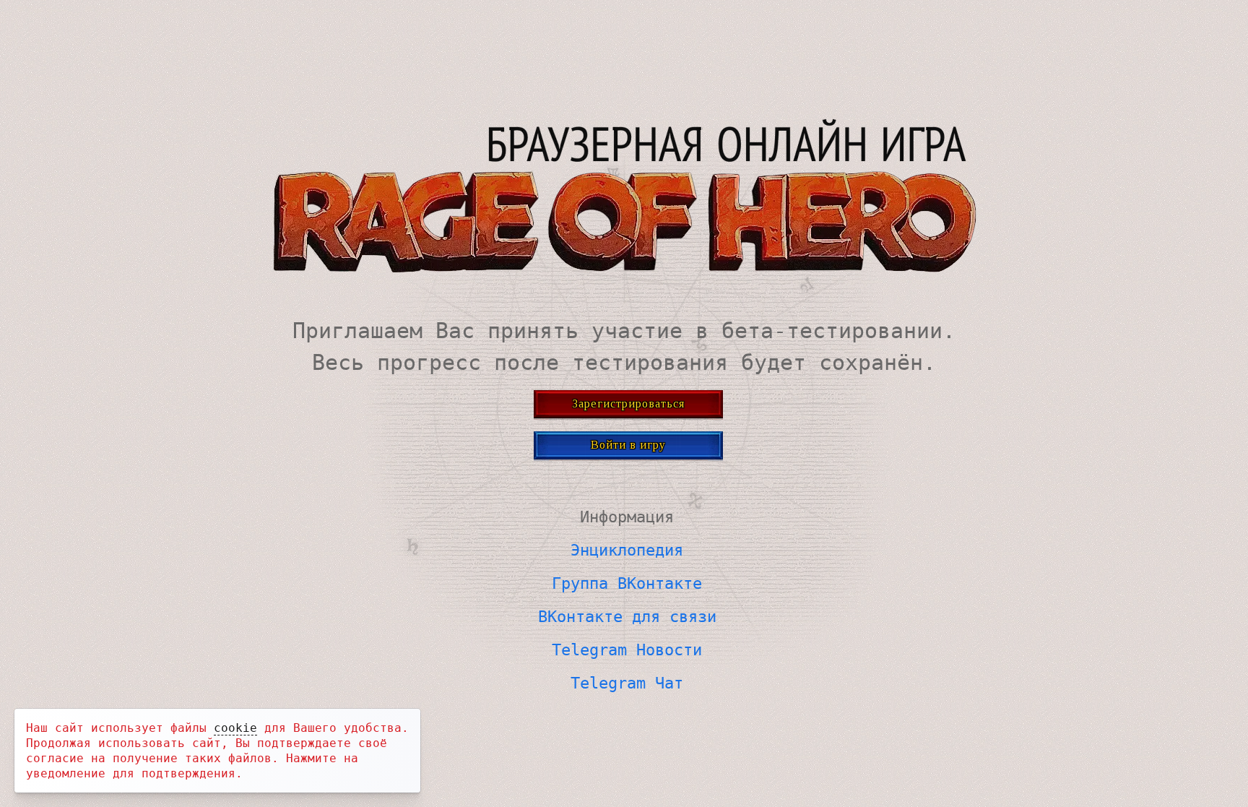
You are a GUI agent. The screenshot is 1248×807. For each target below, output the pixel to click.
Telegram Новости (627, 650)
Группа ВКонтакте (627, 583)
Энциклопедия (627, 550)
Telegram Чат (627, 683)
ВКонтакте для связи (627, 617)
